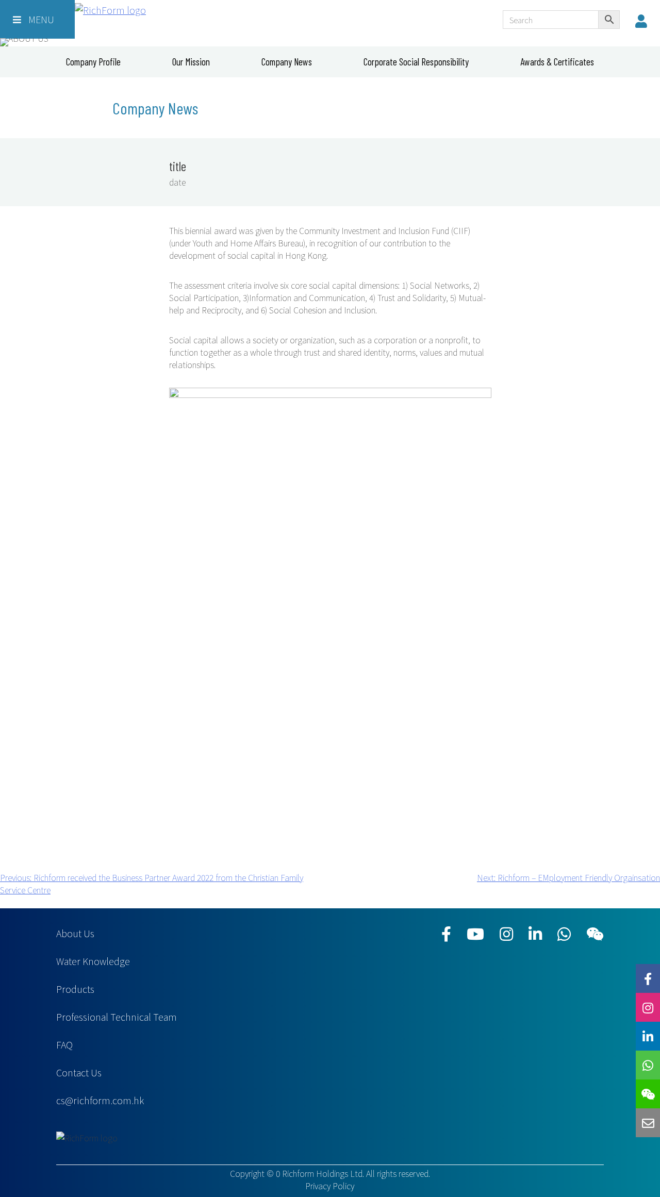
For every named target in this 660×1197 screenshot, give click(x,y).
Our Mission (191, 62)
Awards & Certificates (557, 62)
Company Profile (93, 62)
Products (75, 988)
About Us (75, 933)
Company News (286, 62)
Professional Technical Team (116, 1016)
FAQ (64, 1044)
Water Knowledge (93, 961)
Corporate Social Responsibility (416, 62)
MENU (40, 19)
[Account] (643, 20)
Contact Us (79, 1072)
